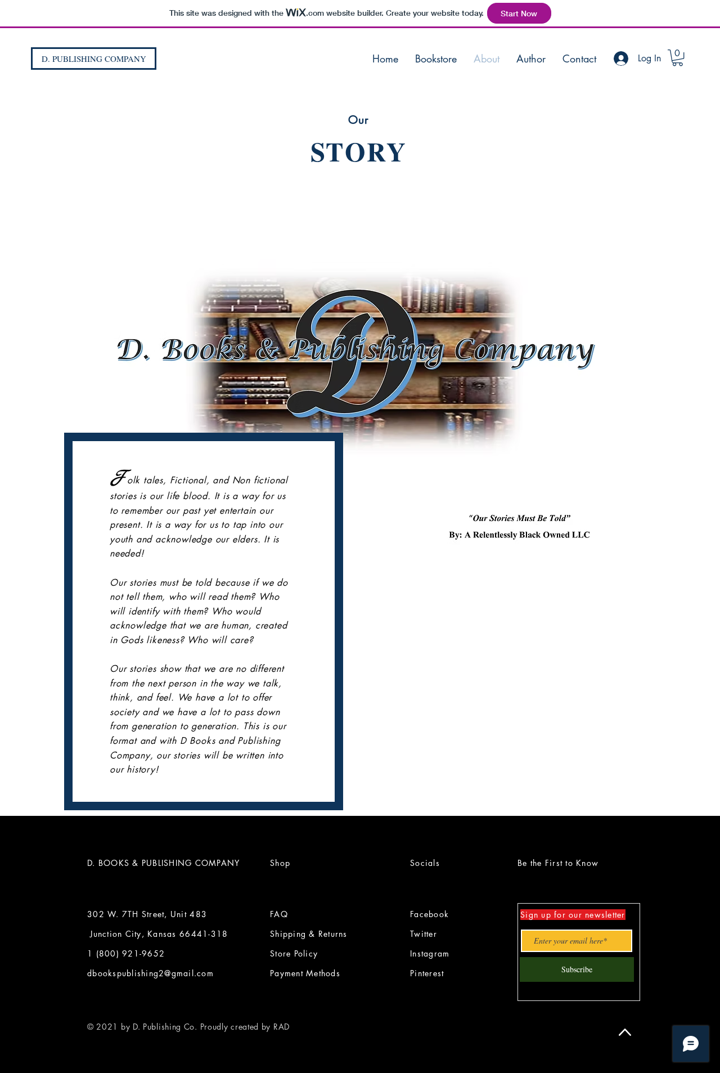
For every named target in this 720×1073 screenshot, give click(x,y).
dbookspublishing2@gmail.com (150, 973)
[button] (677, 58)
